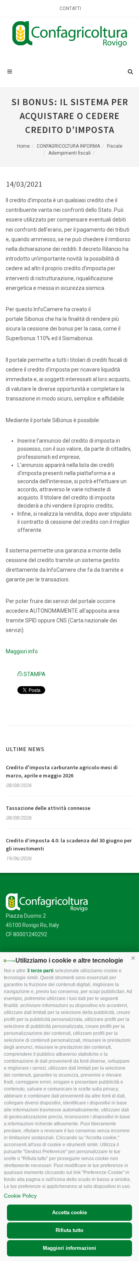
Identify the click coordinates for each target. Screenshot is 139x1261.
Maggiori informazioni (69, 1248)
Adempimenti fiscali (69, 153)
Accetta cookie (69, 1212)
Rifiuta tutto (69, 1230)
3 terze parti (40, 970)
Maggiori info (22, 651)
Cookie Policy (20, 1196)
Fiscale (114, 146)
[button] (133, 958)
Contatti (70, 8)
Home (23, 146)
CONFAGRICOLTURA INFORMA (68, 146)
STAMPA (34, 674)
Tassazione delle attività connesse (48, 807)
